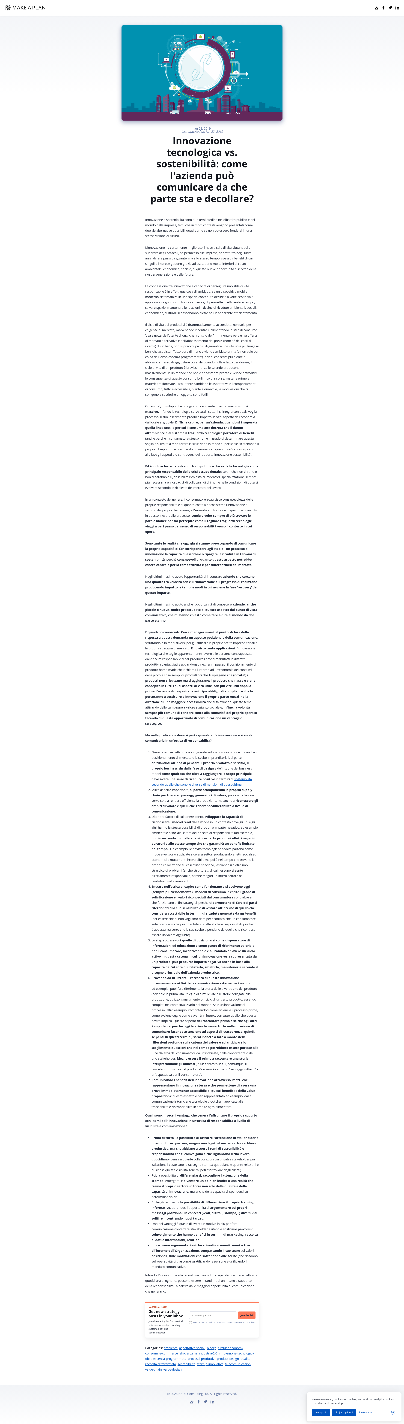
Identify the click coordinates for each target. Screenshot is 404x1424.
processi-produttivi (201, 1359)
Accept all (320, 1412)
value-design (172, 1369)
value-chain (153, 1369)
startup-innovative (210, 1364)
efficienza (186, 1353)
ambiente (171, 1348)
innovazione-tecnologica (236, 1353)
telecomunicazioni (238, 1364)
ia (196, 1353)
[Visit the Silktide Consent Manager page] (392, 1412)
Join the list (247, 1315)
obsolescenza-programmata (165, 1359)
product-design (228, 1359)
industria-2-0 (208, 1353)
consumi (151, 1353)
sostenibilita (186, 1364)
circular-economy (230, 1348)
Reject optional (344, 1412)
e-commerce (168, 1353)
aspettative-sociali (192, 1348)
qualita (245, 1359)
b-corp (211, 1348)
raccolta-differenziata (160, 1364)
